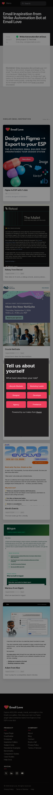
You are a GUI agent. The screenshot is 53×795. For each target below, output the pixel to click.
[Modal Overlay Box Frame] (26, 397)
